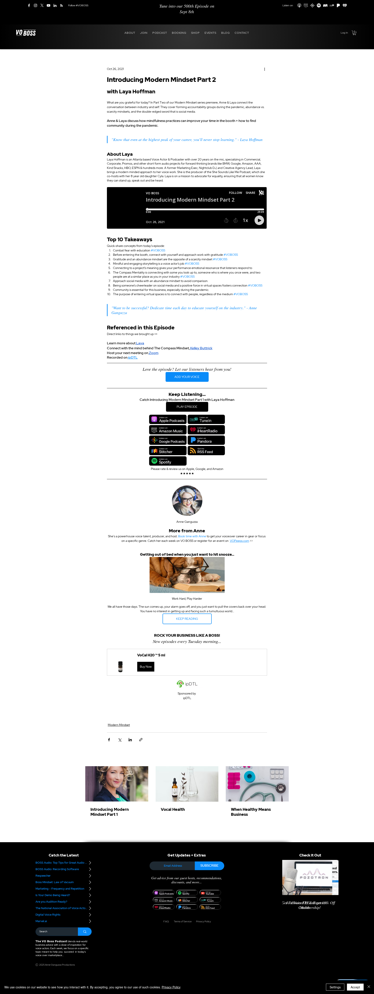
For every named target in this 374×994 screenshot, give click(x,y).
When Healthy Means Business (251, 812)
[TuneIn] (332, 5)
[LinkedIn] (55, 5)
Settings (335, 987)
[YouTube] (48, 5)
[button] (130, 32)
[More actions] (264, 69)
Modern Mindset (119, 725)
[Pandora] (338, 5)
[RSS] (61, 5)
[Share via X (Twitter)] (120, 740)
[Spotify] (319, 5)
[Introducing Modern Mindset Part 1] (116, 783)
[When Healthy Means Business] (257, 783)
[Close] (368, 987)
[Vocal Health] (187, 784)
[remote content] (187, 209)
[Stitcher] (325, 5)
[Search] (85, 932)
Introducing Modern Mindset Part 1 (109, 812)
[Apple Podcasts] (299, 5)
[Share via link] (141, 740)
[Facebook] (29, 5)
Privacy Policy (171, 987)
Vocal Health (173, 809)
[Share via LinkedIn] (130, 740)
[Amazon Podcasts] (306, 5)
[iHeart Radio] (345, 5)
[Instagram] (35, 5)
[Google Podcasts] (312, 5)
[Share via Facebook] (109, 740)
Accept (355, 987)
